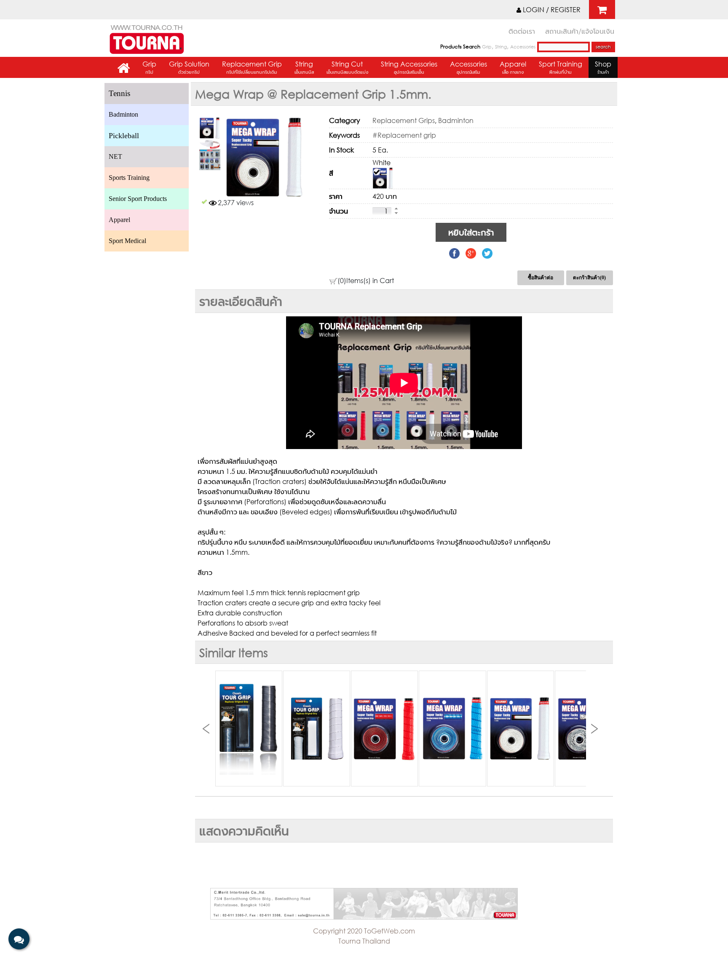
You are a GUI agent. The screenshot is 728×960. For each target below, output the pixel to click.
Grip (487, 46)
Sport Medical (127, 240)
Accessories (522, 46)
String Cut (347, 67)
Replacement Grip (252, 67)
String (501, 46)
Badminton (123, 114)
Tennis (119, 93)
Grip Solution (189, 67)
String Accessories (409, 67)
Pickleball (124, 135)
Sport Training (560, 67)
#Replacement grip (404, 135)
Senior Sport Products (138, 198)
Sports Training (129, 177)
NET (115, 156)
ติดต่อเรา (522, 31)
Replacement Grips (403, 120)
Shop (603, 67)
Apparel (513, 67)
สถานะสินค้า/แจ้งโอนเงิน (579, 31)
